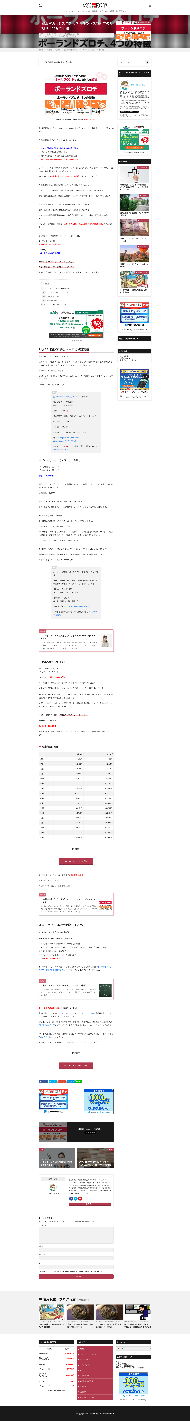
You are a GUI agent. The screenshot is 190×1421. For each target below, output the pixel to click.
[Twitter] (53, 1081)
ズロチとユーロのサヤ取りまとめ (53, 304)
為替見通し (83, 1386)
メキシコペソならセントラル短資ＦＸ (134, 330)
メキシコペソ (85, 11)
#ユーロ (76, 397)
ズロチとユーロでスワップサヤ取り (56, 292)
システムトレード (86, 1360)
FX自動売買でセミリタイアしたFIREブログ (134, 115)
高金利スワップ (97, 11)
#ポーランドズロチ (63, 397)
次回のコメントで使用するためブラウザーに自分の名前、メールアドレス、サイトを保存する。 (72, 1271)
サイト (41, 1263)
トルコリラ (66, 11)
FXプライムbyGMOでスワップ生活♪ (76, 861)
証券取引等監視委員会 (125, 1366)
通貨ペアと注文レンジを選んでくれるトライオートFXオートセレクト (134, 397)
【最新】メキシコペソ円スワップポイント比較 (134, 239)
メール (42, 1254)
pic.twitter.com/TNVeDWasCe (65, 441)
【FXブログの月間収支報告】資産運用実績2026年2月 (80, 1325)
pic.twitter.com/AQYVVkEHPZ (80, 606)
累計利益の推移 (50, 300)
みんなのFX (45, 1037)
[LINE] (78, 1081)
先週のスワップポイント (53, 296)
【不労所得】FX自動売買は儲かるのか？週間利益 (133, 291)
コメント (42, 1225)
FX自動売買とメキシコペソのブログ (101, 1414)
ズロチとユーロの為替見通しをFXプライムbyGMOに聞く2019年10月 (68, 637)
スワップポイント (46, 36)
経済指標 (83, 1392)
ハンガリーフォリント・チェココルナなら (134, 1400)
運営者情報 (124, 356)
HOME (42, 50)
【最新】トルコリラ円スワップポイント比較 (134, 265)
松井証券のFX (121, 11)
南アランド (75, 11)
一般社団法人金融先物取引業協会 (130, 1367)
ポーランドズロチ (57, 36)
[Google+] (61, 1081)
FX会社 (82, 1349)
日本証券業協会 (122, 1364)
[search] (147, 62)
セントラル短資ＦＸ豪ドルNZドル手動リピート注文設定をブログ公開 (137, 1325)
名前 (41, 1246)
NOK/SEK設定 (109, 11)
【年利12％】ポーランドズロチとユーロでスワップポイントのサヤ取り (68, 900)
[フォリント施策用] (133, 1397)
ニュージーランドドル (85, 1013)
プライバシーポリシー (129, 360)
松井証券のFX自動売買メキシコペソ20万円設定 (134, 214)
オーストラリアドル (66, 1013)
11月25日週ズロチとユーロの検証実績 (55, 288)
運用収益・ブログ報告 (72, 34)
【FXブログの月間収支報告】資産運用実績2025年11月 (108, 1325)
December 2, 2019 (60, 449)
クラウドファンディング (88, 1354)
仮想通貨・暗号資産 (86, 1381)
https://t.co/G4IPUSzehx (69, 438)
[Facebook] (43, 1081)
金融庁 (118, 1362)
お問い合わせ (125, 358)
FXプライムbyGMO (46, 1025)
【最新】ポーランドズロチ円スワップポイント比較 (63, 985)
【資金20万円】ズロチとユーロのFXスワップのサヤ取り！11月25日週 (83, 50)
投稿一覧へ (89, 1204)
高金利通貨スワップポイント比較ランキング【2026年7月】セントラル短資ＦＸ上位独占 (134, 187)
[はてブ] (71, 1081)
